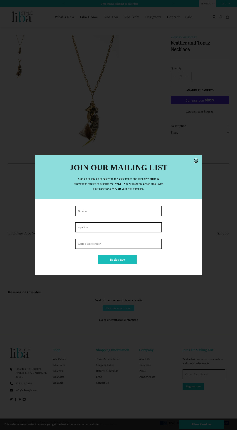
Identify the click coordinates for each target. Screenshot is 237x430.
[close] (196, 161)
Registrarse (117, 259)
